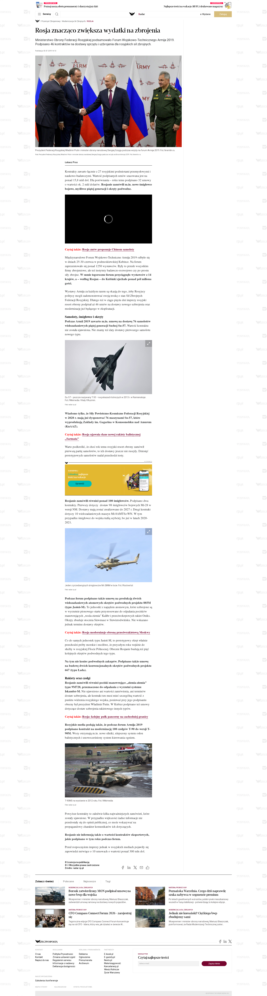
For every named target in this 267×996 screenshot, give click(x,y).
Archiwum (84, 963)
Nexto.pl (108, 960)
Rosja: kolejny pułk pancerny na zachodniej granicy (115, 716)
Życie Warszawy (112, 972)
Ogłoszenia (84, 957)
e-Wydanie (205, 14)
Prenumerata (85, 960)
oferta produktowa (82, 987)
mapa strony (41, 987)
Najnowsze (89, 881)
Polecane (68, 881)
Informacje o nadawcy (63, 963)
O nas (38, 954)
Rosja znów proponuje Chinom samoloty (108, 249)
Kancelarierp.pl (111, 966)
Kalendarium (60, 987)
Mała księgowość (112, 963)
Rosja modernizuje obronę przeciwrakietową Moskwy (116, 632)
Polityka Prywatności (63, 954)
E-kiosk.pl (108, 954)
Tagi (107, 881)
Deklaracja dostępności (64, 966)
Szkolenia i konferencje (46, 980)
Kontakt (39, 957)
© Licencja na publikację (77, 862)
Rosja (90, 21)
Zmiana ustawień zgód (64, 957)
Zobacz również (44, 881)
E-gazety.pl (109, 957)
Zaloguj (223, 14)
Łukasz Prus (71, 162)
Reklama (83, 954)
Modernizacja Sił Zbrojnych (73, 21)
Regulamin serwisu (62, 960)
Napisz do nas (42, 960)
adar (141, 14)
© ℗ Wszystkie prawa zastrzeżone (82, 865)
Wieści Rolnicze (111, 969)
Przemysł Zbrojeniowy (50, 21)
